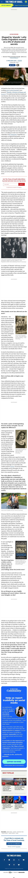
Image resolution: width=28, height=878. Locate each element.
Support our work (14, 761)
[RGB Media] (11, 872)
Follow (19, 60)
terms (20, 187)
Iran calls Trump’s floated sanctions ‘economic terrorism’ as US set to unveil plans (8, 806)
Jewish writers (5, 833)
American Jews (20, 831)
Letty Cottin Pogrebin (12, 90)
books (17, 833)
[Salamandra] (21, 872)
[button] (26, 2)
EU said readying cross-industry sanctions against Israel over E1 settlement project (7, 788)
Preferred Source (14, 57)
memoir (14, 831)
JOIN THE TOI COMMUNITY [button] (14, 843)
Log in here (18, 846)
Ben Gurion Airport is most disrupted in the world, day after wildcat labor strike (20, 788)
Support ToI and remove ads (21, 5)
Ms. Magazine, (13, 134)
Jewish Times (9, 831)
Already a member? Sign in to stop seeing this (14, 765)
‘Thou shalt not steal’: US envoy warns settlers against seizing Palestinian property (20, 806)
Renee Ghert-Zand (11, 60)
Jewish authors (12, 833)
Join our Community (6, 5)
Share (13, 65)
